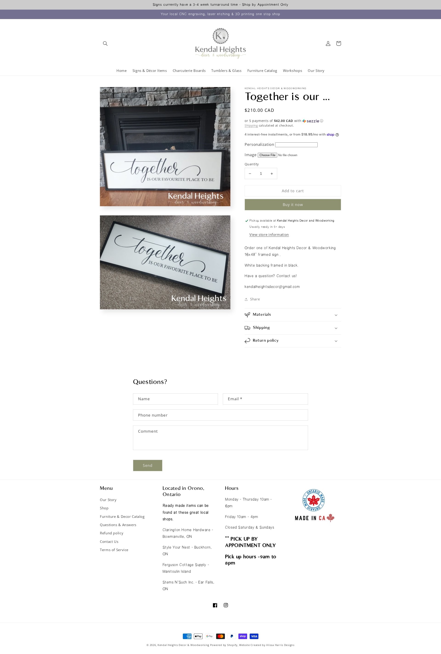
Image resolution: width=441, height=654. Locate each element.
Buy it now (293, 204)
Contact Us (109, 541)
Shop (104, 508)
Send (148, 465)
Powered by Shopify (223, 645)
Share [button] (255, 299)
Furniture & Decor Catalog (122, 516)
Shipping (251, 125)
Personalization (259, 144)
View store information (269, 234)
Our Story (108, 499)
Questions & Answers (118, 524)
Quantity (252, 164)
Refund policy (111, 533)
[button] (105, 43)
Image (251, 154)
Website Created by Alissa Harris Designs (266, 645)
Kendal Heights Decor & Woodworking (183, 645)
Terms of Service (114, 549)
